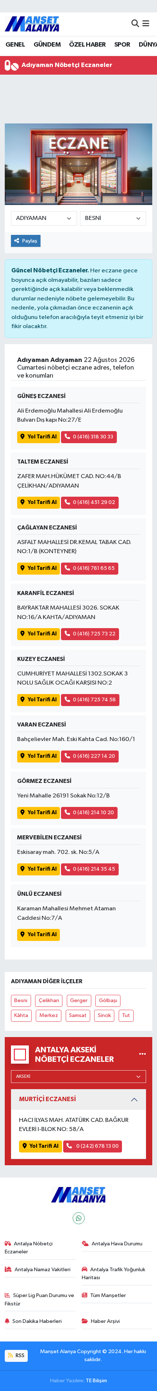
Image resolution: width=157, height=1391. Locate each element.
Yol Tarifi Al (42, 437)
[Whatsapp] (79, 1218)
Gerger (79, 1000)
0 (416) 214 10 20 (93, 812)
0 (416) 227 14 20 (94, 756)
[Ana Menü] (145, 24)
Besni (20, 1000)
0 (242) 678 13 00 (97, 1146)
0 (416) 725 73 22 (94, 634)
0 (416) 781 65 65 (94, 568)
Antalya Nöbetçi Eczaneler (29, 1247)
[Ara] (135, 24)
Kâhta (21, 1015)
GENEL (15, 45)
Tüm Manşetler (108, 1295)
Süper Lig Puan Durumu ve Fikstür (39, 1299)
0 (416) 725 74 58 (94, 699)
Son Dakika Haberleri (37, 1321)
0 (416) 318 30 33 (93, 437)
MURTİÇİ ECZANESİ (47, 1099)
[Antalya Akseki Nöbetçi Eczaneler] (142, 1054)
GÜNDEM (47, 45)
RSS (19, 1355)
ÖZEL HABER (87, 45)
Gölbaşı (108, 1000)
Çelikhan (49, 1000)
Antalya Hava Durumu (117, 1243)
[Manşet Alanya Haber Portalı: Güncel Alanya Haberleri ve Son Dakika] (32, 24)
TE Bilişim (96, 1380)
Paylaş (29, 241)
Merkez (48, 1015)
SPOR (122, 45)
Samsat (78, 1015)
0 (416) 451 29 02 (94, 502)
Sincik (104, 1015)
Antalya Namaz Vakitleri (42, 1269)
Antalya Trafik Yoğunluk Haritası (114, 1273)
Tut (126, 1015)
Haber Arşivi (105, 1321)
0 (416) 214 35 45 (94, 869)
